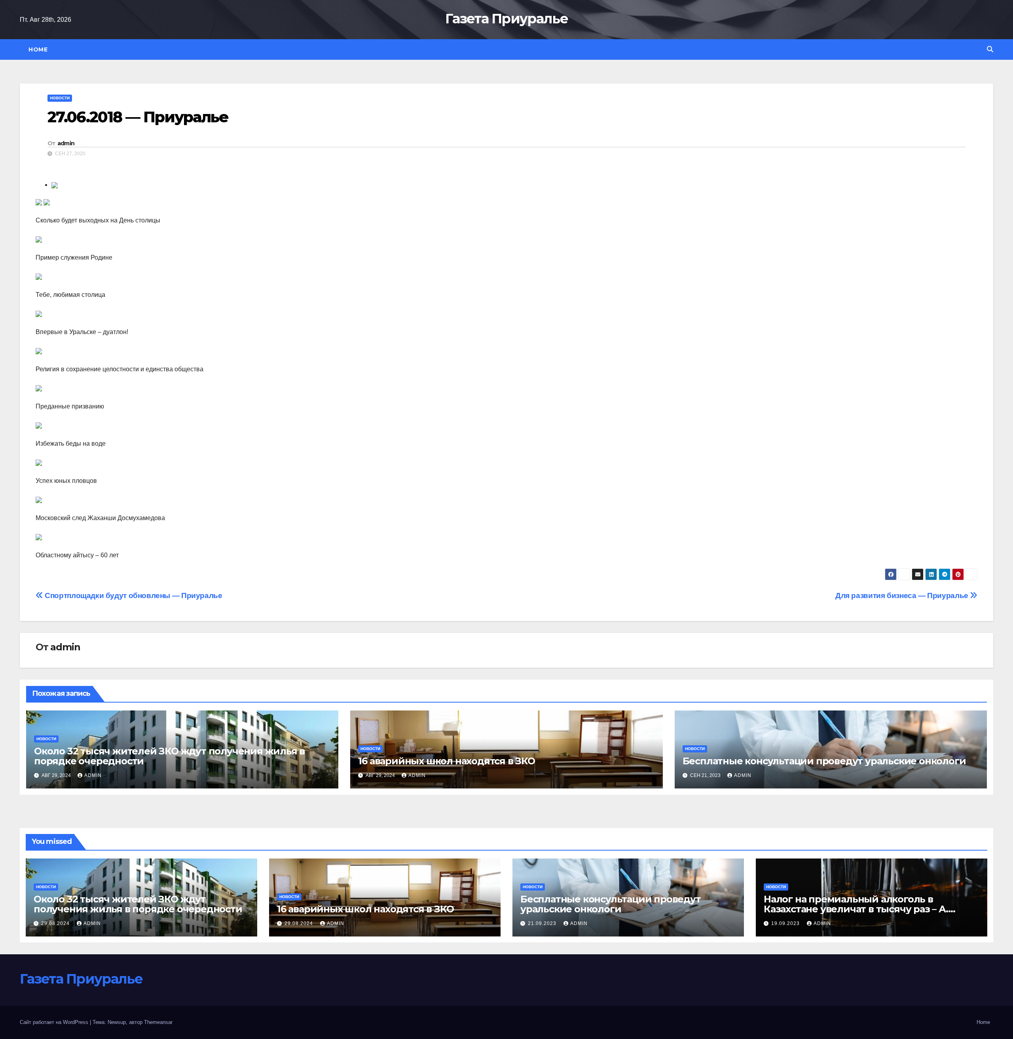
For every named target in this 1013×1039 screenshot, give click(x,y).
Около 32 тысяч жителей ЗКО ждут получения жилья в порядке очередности (169, 756)
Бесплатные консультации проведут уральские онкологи (824, 761)
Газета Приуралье (506, 18)
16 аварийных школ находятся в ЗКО (446, 761)
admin (66, 143)
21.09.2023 (543, 923)
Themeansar (158, 1022)
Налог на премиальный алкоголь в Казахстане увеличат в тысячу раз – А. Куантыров (856, 909)
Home (37, 49)
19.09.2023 (786, 923)
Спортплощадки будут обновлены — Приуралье (132, 595)
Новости (60, 98)
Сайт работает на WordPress (55, 1022)
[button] (990, 49)
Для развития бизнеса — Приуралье (902, 595)
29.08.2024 (56, 923)
